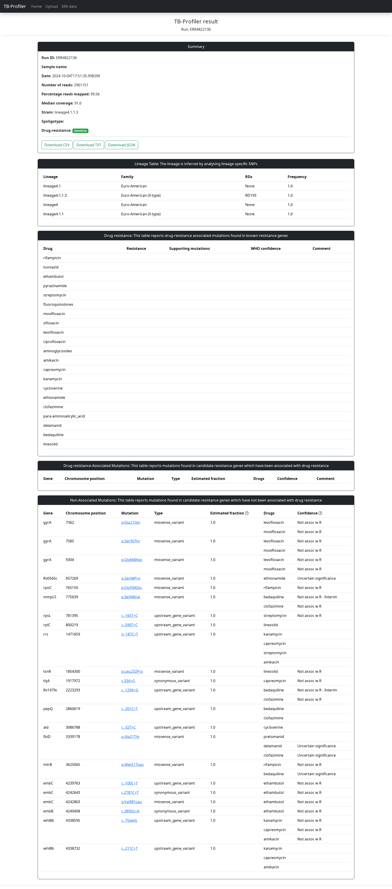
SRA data (69, 6)
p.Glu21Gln (130, 522)
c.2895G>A (130, 811)
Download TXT (88, 144)
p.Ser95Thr (130, 541)
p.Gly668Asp (131, 559)
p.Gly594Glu (131, 587)
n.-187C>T (129, 634)
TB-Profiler (15, 6)
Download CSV (57, 144)
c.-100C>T (129, 783)
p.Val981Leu (131, 801)
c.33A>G (128, 680)
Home (36, 6)
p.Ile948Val (130, 596)
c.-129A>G (129, 690)
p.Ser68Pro (130, 578)
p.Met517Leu (132, 764)
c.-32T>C (128, 727)
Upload (51, 6)
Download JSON (121, 144)
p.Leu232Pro (132, 671)
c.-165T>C (129, 615)
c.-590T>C (129, 624)
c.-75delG (129, 820)
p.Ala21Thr (130, 736)
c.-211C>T (129, 848)
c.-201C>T (129, 708)
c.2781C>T (130, 792)
